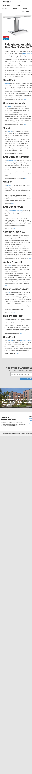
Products (4, 8)
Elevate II (9, 265)
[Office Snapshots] (5, 2)
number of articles (27, 53)
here (25, 99)
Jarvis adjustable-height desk (15, 210)
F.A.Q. (30, 420)
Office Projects (6, 5)
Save (7, 37)
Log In (27, 11)
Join (23, 11)
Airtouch (9, 106)
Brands (15, 8)
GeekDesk (7, 83)
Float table (13, 321)
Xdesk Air (9, 131)
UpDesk (9, 185)
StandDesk (10, 340)
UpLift (8, 292)
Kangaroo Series (11, 160)
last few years (10, 55)
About (30, 418)
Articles (24, 8)
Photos (18, 5)
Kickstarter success (25, 340)
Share (7, 39)
